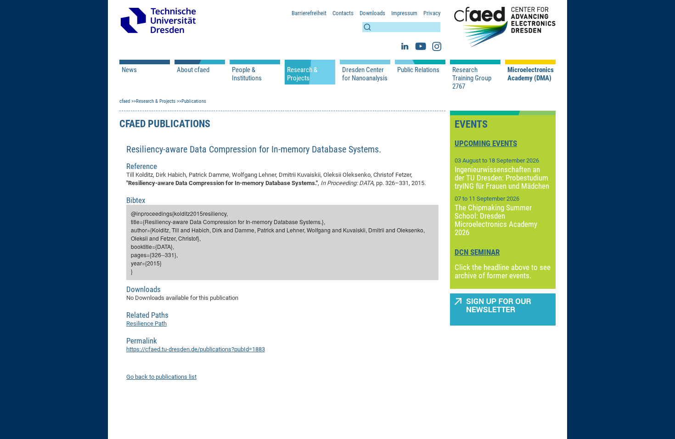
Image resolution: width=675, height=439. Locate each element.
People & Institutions (247, 74)
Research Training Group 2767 (471, 78)
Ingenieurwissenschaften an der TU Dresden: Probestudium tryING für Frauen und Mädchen (502, 178)
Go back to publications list (161, 376)
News (129, 70)
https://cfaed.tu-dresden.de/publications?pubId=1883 (195, 349)
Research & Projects (302, 74)
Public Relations (418, 70)
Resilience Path (146, 323)
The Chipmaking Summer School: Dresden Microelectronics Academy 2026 (496, 220)
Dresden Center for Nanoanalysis (365, 74)
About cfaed (193, 70)
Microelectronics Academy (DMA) (530, 74)
